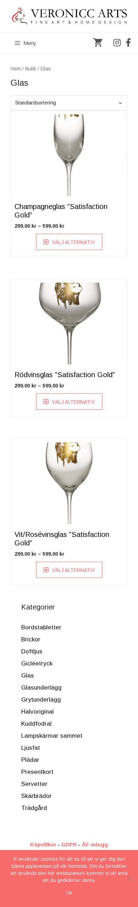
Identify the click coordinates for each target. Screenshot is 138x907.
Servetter (34, 784)
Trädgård (34, 808)
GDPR (69, 844)
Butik (30, 69)
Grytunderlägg (41, 699)
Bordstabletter (41, 627)
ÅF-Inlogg (95, 844)
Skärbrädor (36, 796)
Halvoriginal (37, 711)
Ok (69, 892)
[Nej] (129, 878)
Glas (27, 675)
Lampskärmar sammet (51, 735)
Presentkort (37, 772)
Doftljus (31, 651)
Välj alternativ (73, 242)
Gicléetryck (36, 663)
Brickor (30, 639)
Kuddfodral (36, 723)
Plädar (30, 759)
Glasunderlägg (41, 687)
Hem (16, 69)
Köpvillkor (43, 844)
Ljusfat (30, 747)
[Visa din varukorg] (98, 43)
